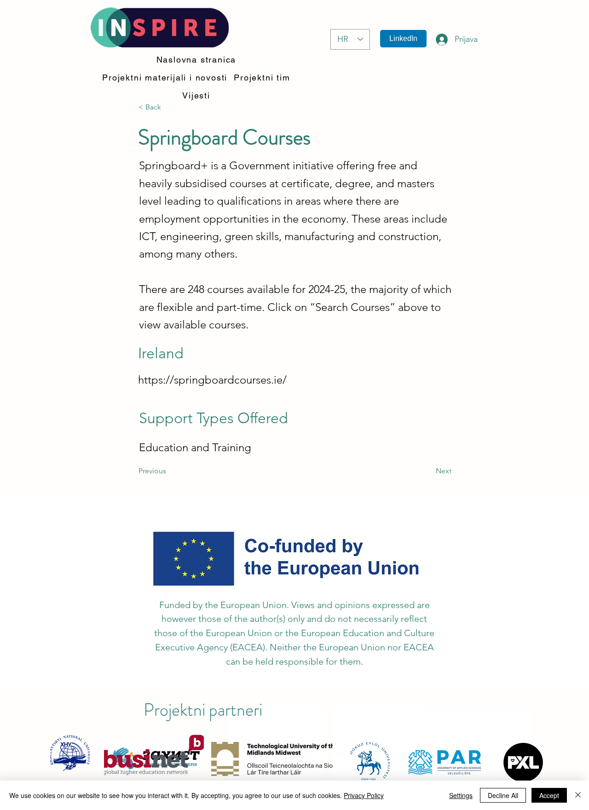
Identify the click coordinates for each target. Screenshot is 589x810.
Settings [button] (461, 795)
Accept (549, 795)
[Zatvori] (577, 795)
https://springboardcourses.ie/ (212, 379)
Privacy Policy (364, 795)
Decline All (503, 795)
